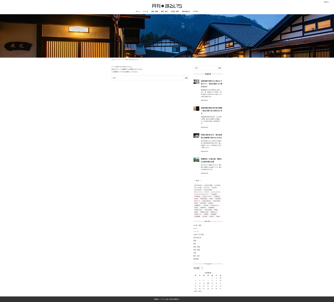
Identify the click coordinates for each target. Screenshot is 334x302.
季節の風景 (204, 198)
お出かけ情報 (208, 185)
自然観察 (197, 216)
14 (208, 283)
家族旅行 (218, 198)
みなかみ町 (198, 190)
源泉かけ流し (199, 210)
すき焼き (218, 185)
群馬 (196, 212)
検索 (186, 78)
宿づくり (197, 201)
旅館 (194, 240)
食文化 (212, 216)
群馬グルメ (215, 212)
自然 (194, 253)
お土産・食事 (197, 225)
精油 (216, 210)
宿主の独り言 (207, 201)
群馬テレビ (198, 214)
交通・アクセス (207, 196)
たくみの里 (198, 187)
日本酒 (206, 205)
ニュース (195, 231)
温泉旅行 (203, 207)
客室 (211, 198)
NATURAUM (198, 185)
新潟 (196, 203)
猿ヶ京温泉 (209, 210)
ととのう (207, 187)
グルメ (195, 228)
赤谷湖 (205, 216)
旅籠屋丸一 (327, 2)
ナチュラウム (216, 192)
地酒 (196, 198)
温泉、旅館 (196, 247)
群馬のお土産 (204, 212)
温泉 (196, 207)
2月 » (200, 291)
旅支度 (211, 203)
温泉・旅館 (196, 250)
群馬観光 (214, 214)
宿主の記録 (217, 201)
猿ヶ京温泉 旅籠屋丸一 (173, 299)
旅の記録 (203, 203)
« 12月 (195, 291)
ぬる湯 (214, 187)
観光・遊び (196, 256)
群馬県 (206, 214)
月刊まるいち (215, 205)
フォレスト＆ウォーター (202, 194)
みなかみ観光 (208, 190)
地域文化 (217, 196)
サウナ (207, 192)
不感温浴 (197, 196)
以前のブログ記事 (198, 234)
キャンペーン (198, 192)
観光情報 (196, 259)
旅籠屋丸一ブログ (159, 299)
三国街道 (214, 194)
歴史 (194, 243)
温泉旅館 (211, 207)
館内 (218, 216)
